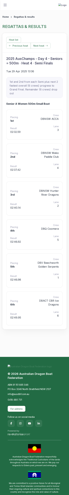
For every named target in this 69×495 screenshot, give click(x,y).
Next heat (38, 45)
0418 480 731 (15, 399)
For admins (16, 408)
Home (5, 16)
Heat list (13, 39)
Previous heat (20, 45)
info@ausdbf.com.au (18, 394)
